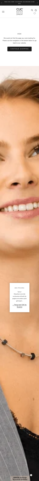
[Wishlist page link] (35, 13)
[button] (20, 478)
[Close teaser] (31, 475)
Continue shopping (19, 49)
